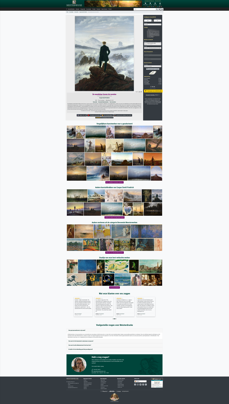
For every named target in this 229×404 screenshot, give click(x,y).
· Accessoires (102, 387)
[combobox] (152, 24)
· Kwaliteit (102, 384)
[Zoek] (157, 9)
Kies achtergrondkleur (107, 115)
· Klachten (85, 387)
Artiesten (77, 9)
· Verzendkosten (103, 382)
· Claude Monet (119, 381)
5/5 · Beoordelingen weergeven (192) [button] (107, 117)
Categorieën (82, 9)
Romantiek (76, 12)
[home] (67, 9)
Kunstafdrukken (71, 9)
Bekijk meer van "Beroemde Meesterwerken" (114, 252)
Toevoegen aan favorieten (94, 115)
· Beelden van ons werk (104, 385)
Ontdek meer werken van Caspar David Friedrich (114, 217)
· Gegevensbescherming (87, 384)
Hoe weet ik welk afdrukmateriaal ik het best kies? (80, 345)
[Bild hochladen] (162, 9)
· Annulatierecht (86, 385)
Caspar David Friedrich (83, 12)
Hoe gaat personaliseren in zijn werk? (77, 330)
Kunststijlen (88, 9)
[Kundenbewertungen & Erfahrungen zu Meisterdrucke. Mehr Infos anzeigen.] (157, 382)
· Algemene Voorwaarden (87, 382)
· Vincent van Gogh (120, 380)
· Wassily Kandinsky (120, 384)
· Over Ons (85, 388)
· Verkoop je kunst (103, 381)
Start (67, 12)
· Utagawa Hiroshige (120, 385)
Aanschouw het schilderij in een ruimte (123, 115)
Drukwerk (98, 9)
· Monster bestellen (103, 388)
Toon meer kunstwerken (114, 287)
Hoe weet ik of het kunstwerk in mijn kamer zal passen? (81, 341)
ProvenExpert (80, 313)
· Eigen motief (102, 380)
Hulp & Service (104, 9)
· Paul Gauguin (119, 382)
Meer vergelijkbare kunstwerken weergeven (114, 182)
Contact (110, 9)
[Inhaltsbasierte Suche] (159, 9)
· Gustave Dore (119, 387)
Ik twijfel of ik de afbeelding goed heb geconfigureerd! (81, 349)
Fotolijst (94, 9)
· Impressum (85, 381)
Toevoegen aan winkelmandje (154, 91)
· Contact (84, 380)
